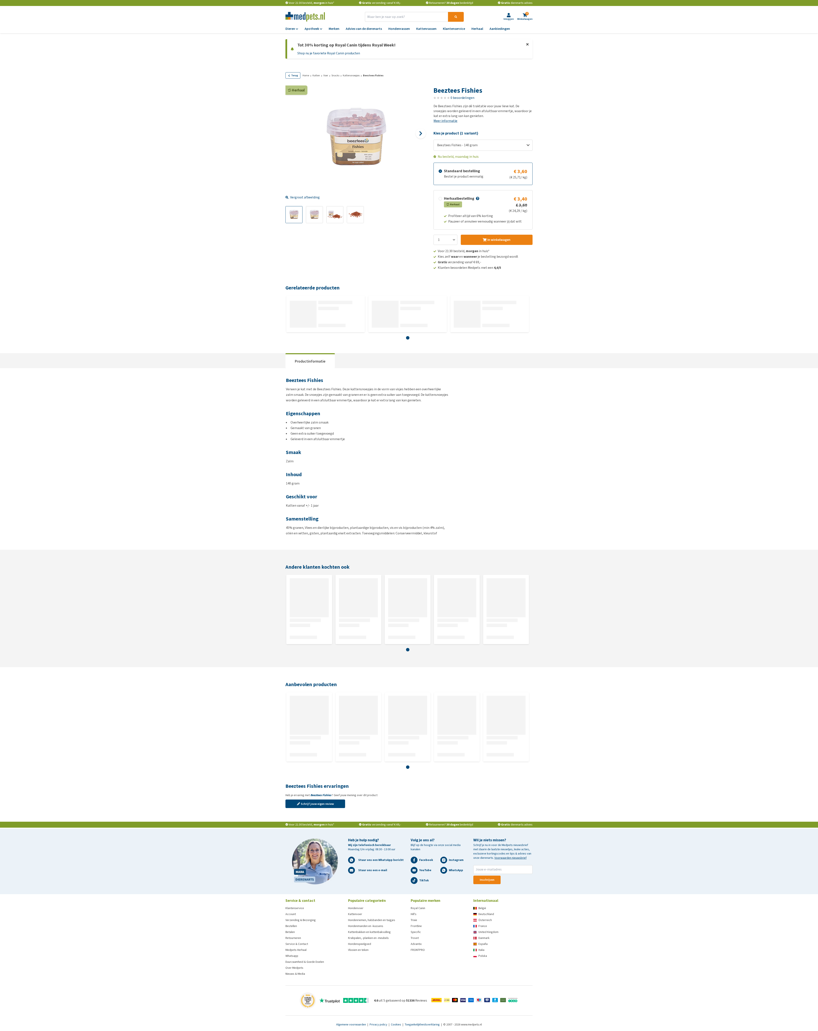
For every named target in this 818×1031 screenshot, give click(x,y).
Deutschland (486, 914)
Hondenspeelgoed (359, 944)
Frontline (416, 926)
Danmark (484, 938)
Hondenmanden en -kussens (365, 926)
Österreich (485, 920)
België (482, 908)
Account (290, 914)
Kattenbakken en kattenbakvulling (369, 932)
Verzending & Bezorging (300, 920)
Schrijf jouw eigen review (317, 804)
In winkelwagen (498, 239)
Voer (325, 75)
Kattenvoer (355, 914)
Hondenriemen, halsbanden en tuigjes (371, 920)
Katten (316, 75)
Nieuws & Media (295, 974)
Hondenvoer (355, 908)
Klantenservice (294, 908)
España (483, 944)
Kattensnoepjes (351, 75)
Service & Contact (296, 944)
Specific (416, 932)
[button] (477, 198)
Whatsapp (291, 956)
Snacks (335, 75)
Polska (482, 956)
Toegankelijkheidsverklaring (422, 1024)
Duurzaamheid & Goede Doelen (304, 962)
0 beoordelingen (462, 97)
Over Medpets (294, 968)
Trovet (415, 938)
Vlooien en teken (358, 950)
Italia (481, 950)
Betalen (290, 932)
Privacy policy (379, 1024)
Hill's (413, 914)
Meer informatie (445, 121)
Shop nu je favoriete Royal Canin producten (328, 53)
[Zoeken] (456, 17)
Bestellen (291, 926)
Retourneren (293, 938)
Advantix (416, 944)
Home (305, 75)
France (482, 926)
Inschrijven (487, 880)
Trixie (414, 920)
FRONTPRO (418, 950)
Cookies (396, 1024)
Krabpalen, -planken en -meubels (368, 938)
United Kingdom (488, 932)
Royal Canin (418, 908)
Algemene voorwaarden (351, 1024)
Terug (294, 75)
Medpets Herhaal (296, 950)
